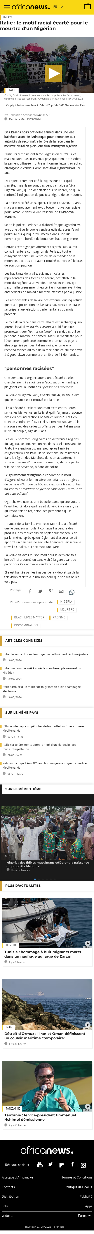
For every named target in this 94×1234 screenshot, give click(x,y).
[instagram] (83, 1165)
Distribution (10, 1197)
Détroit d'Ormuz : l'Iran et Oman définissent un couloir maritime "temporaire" (44, 1036)
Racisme (59, 617)
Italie (12, 90)
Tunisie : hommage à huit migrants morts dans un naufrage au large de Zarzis (42, 954)
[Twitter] (51, 1165)
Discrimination (26, 625)
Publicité (86, 1197)
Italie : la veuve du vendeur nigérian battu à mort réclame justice (45, 654)
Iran (8, 1027)
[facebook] (73, 1165)
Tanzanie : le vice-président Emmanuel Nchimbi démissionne (40, 1117)
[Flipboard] (62, 1165)
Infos (7, 17)
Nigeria (66, 601)
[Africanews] (31, 7)
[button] (53, 73)
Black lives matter (29, 617)
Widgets (7, 1216)
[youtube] (40, 1165)
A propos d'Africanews (17, 1177)
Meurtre (67, 609)
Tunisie (11, 945)
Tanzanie (12, 1108)
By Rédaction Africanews (21, 115)
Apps (88, 1206)
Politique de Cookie (78, 1187)
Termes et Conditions (76, 1177)
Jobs (5, 1206)
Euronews (85, 1216)
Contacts (8, 1187)
